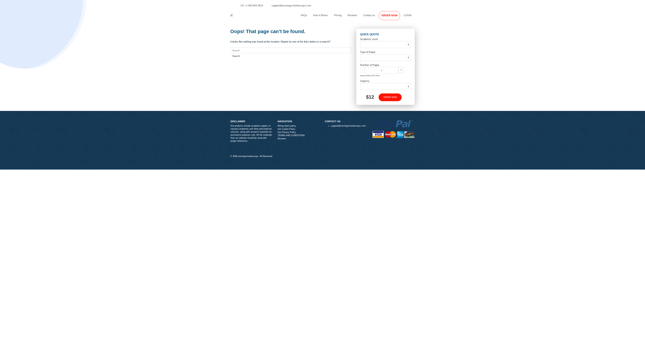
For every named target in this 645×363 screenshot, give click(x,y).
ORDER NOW (389, 15)
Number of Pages (369, 65)
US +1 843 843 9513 (252, 5)
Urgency (365, 80)
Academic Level (369, 39)
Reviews (352, 15)
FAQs (304, 15)
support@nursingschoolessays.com (291, 5)
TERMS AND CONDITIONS (291, 135)
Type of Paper (367, 52)
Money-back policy (287, 126)
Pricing (337, 15)
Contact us (369, 15)
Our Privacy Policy (287, 132)
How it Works (320, 15)
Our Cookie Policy (286, 129)
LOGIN (408, 15)
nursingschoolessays (248, 156)
